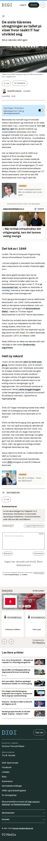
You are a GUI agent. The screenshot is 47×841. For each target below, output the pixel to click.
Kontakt (5, 819)
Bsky (4, 777)
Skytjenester (13, 493)
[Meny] (42, 4)
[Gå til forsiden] (7, 5)
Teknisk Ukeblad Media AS (22, 828)
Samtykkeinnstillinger (12, 786)
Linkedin (5, 772)
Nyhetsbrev (7, 781)
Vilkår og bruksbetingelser (14, 790)
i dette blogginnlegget (29, 389)
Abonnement (8, 813)
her (14, 399)
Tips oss (39, 732)
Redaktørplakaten (21, 804)
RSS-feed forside (10, 763)
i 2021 (10, 462)
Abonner (34, 5)
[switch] (40, 110)
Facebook (6, 767)
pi (3, 16)
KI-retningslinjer (9, 795)
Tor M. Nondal (8, 755)
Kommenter (21, 83)
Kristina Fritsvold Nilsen (13, 746)
